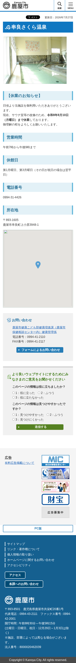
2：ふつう (47, 393)
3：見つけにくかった (29, 419)
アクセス (15, 575)
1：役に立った (25, 393)
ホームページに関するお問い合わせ (30, 559)
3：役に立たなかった (29, 397)
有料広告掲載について (19, 462)
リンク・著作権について (23, 549)
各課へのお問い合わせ (24, 583)
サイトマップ (16, 543)
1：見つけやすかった (29, 414)
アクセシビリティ (19, 565)
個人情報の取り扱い (20, 554)
